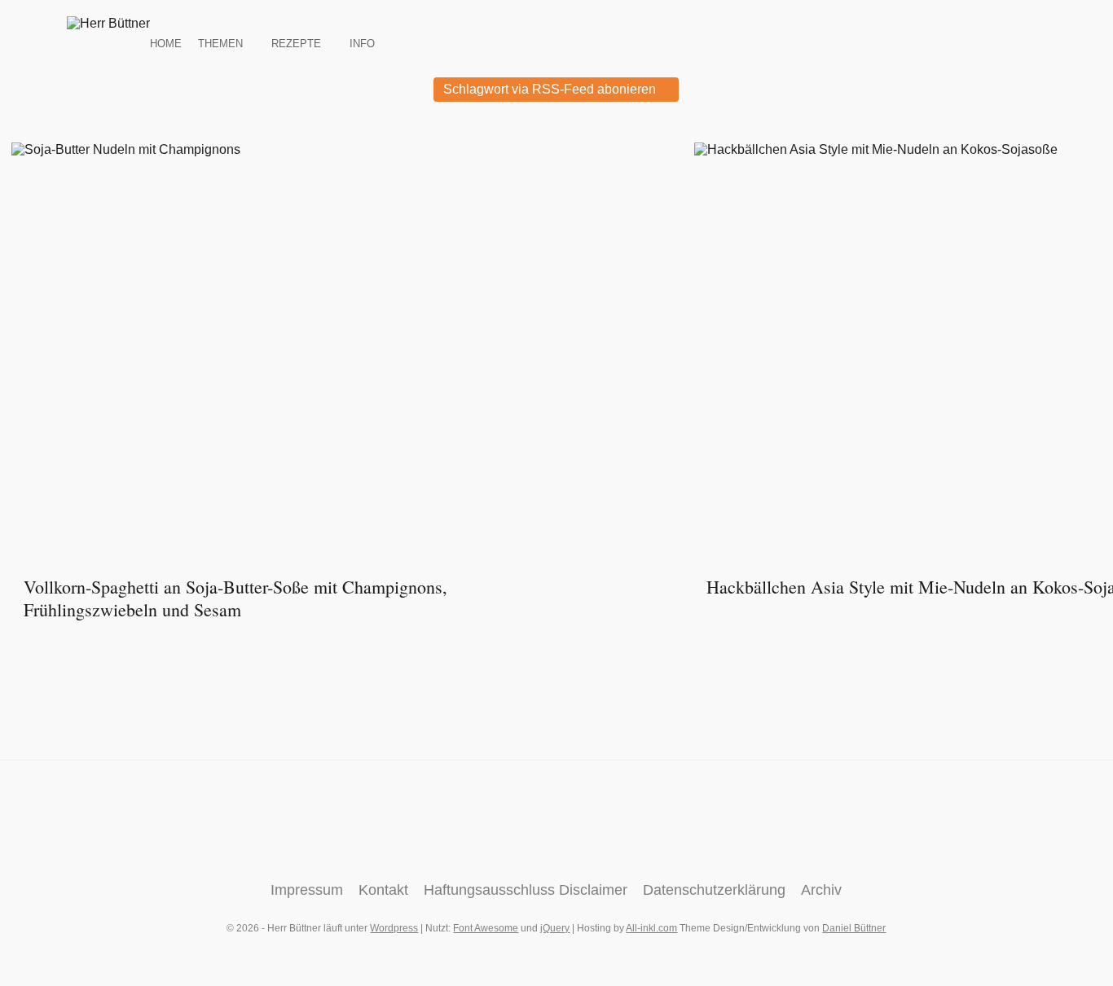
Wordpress (394, 928)
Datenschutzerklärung (714, 890)
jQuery (555, 928)
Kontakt (383, 890)
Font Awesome (485, 928)
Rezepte (296, 42)
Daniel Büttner (854, 928)
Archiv (821, 890)
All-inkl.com (651, 928)
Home (166, 42)
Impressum (307, 890)
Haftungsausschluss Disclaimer (525, 890)
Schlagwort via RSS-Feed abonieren (551, 89)
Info (362, 42)
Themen (220, 42)
